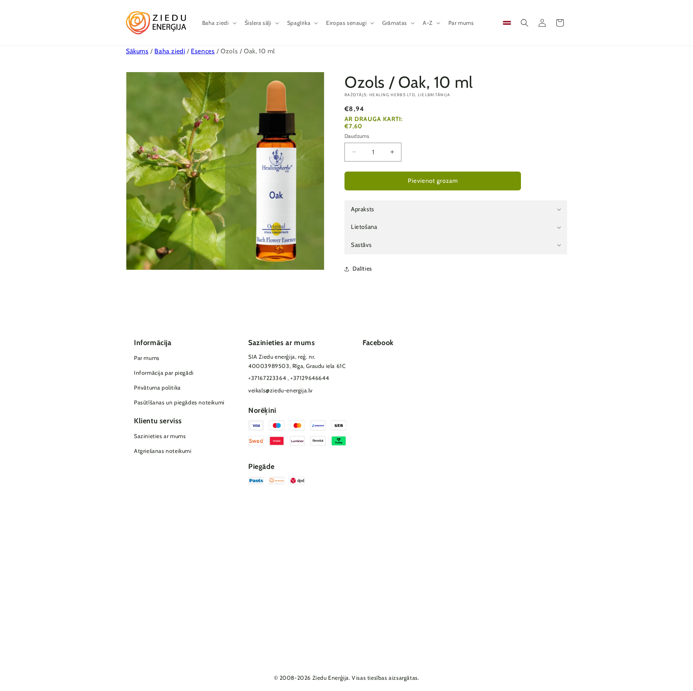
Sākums (137, 51)
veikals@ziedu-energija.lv (280, 390)
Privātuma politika (157, 387)
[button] (218, 22)
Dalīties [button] (362, 268)
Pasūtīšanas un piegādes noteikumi (179, 402)
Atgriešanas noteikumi (163, 451)
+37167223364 (267, 378)
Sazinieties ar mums (160, 436)
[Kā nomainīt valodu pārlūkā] (507, 23)
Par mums (147, 358)
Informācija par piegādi (164, 372)
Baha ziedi (169, 51)
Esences (203, 51)
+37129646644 (309, 378)
